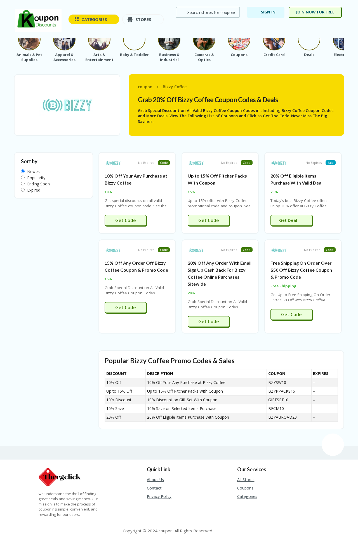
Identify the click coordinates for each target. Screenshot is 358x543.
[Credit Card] (274, 39)
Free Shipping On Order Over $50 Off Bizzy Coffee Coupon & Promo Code (301, 269)
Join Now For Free (315, 12)
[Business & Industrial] (169, 39)
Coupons (245, 488)
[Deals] (309, 39)
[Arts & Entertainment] (99, 39)
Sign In (268, 12)
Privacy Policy (159, 496)
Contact (154, 488)
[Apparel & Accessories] (64, 39)
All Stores (246, 479)
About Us (155, 479)
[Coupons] (239, 39)
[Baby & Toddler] (134, 39)
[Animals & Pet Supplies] (29, 39)
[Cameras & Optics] (204, 39)
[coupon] (38, 19)
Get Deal (288, 220)
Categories (247, 496)
